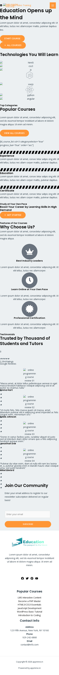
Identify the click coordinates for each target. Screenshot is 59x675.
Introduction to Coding (29, 615)
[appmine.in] (11, 5)
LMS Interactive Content (29, 597)
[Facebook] (22, 578)
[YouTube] (36, 578)
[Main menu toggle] (53, 5)
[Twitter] (27, 578)
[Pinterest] (32, 578)
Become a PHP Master (29, 601)
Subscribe (28, 524)
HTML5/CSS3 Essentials (29, 604)
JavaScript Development (29, 608)
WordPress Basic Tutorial (29, 611)
